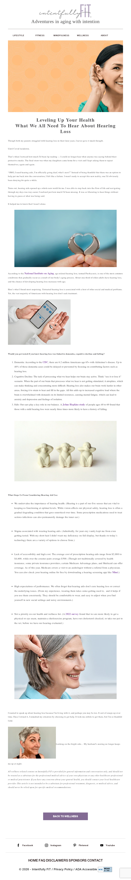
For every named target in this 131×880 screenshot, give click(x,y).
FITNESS (40, 35)
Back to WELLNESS (65, 816)
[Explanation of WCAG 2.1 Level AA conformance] (105, 869)
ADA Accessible (86, 869)
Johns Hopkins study (74, 404)
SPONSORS (78, 860)
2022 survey (72, 614)
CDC (45, 362)
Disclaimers (57, 860)
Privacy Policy (63, 869)
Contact (95, 860)
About (104, 35)
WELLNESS (83, 35)
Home (33, 860)
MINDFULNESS (61, 35)
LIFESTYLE (18, 35)
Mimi (115, 572)
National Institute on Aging (39, 273)
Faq (42, 860)
